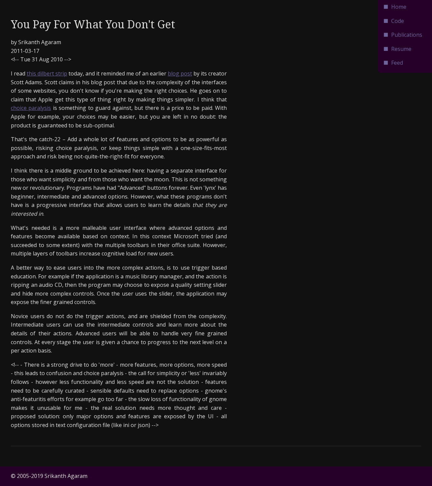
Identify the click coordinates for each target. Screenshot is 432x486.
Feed (397, 62)
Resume (401, 49)
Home (398, 6)
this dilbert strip (47, 73)
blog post (180, 73)
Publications (406, 34)
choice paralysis (31, 108)
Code (397, 21)
